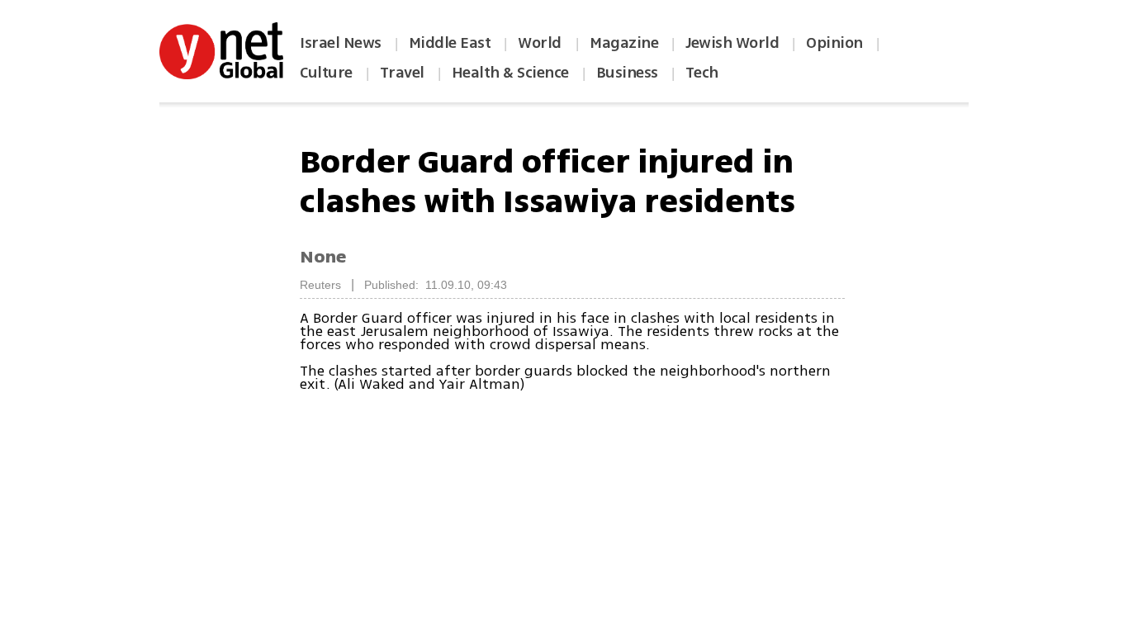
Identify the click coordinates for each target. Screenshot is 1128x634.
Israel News (341, 42)
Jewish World (732, 42)
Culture (326, 72)
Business (627, 72)
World (541, 42)
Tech (701, 72)
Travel (402, 72)
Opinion (834, 42)
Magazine (624, 42)
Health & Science (510, 72)
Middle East (450, 42)
